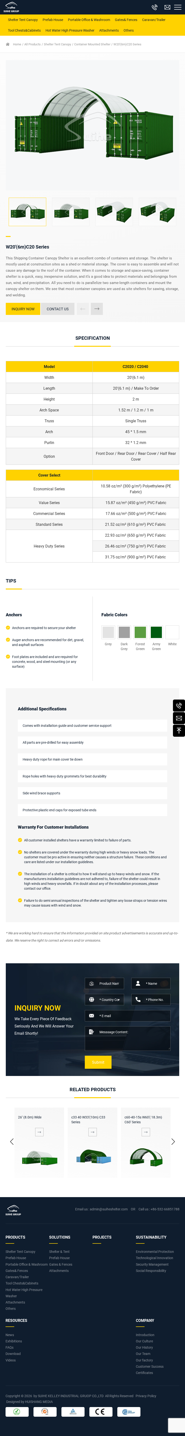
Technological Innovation (154, 1258)
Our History (144, 1347)
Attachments (109, 30)
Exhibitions (14, 1341)
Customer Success (150, 1366)
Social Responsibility (151, 1270)
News (10, 1334)
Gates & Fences (60, 1264)
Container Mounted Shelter (92, 44)
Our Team (143, 1353)
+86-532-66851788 (165, 1209)
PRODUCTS (15, 1237)
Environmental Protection (155, 1251)
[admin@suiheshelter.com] (179, 718)
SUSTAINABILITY (151, 1237)
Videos (11, 1360)
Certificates (144, 1372)
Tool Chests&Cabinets (24, 30)
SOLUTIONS (59, 1237)
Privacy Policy (146, 1396)
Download (13, 1353)
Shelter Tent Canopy (23, 19)
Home (17, 44)
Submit (98, 1062)
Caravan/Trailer (153, 19)
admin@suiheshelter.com (109, 1209)
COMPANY (145, 1320)
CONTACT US (58, 308)
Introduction (145, 1334)
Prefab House (53, 19)
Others (129, 30)
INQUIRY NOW (23, 308)
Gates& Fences (126, 19)
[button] (97, 309)
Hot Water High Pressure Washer (70, 30)
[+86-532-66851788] (179, 706)
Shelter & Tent (59, 1251)
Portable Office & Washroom (89, 19)
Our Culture (144, 1341)
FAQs (9, 1347)
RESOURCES (16, 1320)
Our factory (144, 1360)
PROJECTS (102, 1237)
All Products (32, 44)
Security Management (152, 1264)
